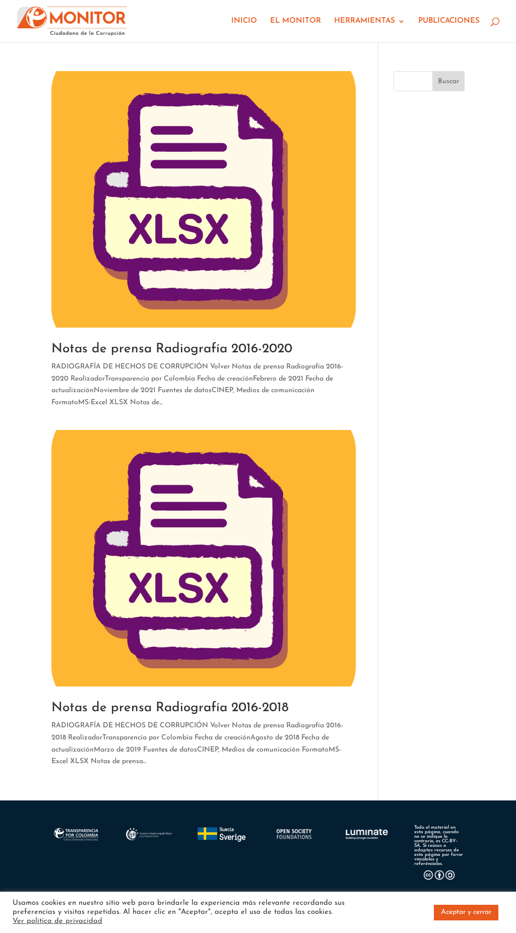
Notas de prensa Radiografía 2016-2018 (170, 708)
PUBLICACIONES (449, 21)
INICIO (244, 21)
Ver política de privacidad (57, 921)
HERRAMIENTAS (364, 21)
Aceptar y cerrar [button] (466, 912)
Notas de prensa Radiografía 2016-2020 (171, 349)
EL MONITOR (295, 21)
